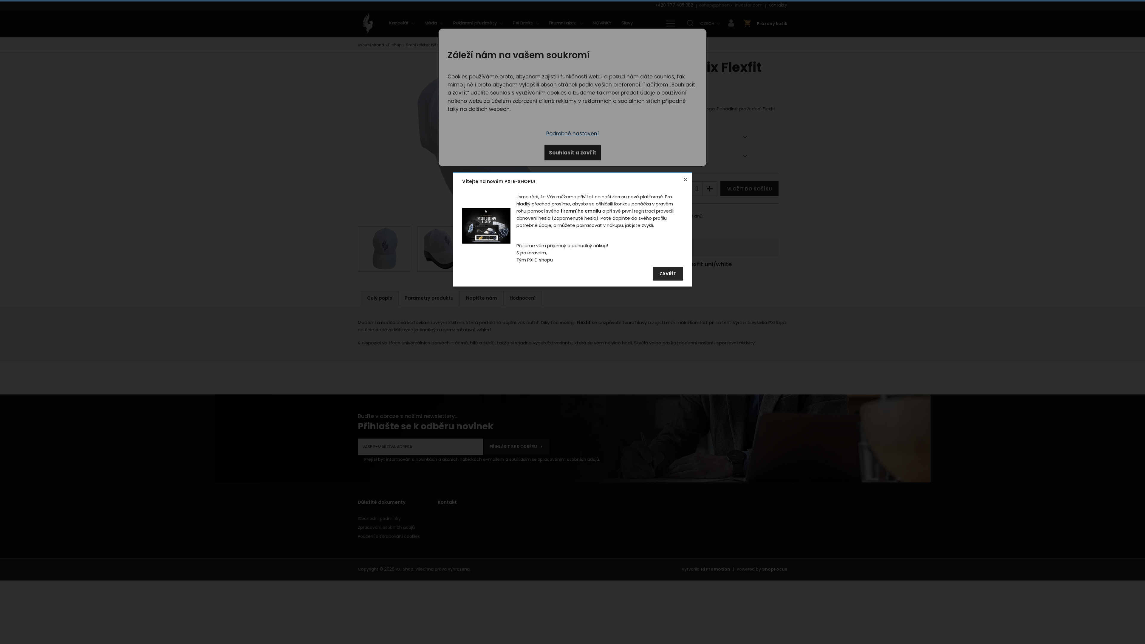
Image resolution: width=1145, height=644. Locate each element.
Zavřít (668, 274)
